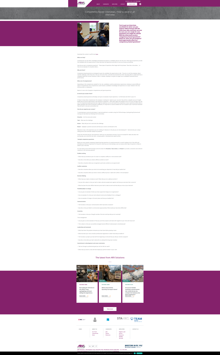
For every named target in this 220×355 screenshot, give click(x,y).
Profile (140, 5)
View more (110, 309)
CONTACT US (135, 329)
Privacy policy (139, 353)
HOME (80, 329)
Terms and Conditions (82, 351)
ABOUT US (94, 329)
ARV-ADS (121, 338)
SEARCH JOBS (132, 4)
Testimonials (95, 333)
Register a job (122, 331)
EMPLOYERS (121, 329)
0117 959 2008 (136, 1)
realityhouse (116, 351)
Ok (134, 353)
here (97, 54)
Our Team (94, 331)
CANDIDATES (108, 329)
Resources (108, 335)
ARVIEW (121, 336)
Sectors (107, 333)
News (93, 335)
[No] (218, 353)
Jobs (107, 331)
